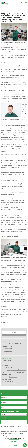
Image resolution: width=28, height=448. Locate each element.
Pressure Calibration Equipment (10, 343)
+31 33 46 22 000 (7, 367)
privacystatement (19, 438)
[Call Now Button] (25, 445)
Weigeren (14, 445)
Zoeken (14, 335)
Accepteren (14, 441)
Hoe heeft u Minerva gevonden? (10, 411)
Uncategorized (6, 346)
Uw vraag (4, 417)
